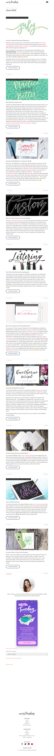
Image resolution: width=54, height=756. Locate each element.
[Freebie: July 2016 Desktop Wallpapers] (27, 27)
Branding (9, 138)
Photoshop (16, 195)
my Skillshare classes (27, 168)
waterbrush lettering (11, 173)
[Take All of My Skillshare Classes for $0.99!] (27, 148)
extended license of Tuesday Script (22, 46)
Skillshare (23, 79)
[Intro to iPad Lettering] (27, 489)
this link (36, 170)
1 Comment (46, 425)
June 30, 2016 (9, 74)
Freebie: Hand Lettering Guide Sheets (17, 453)
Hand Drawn (9, 249)
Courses (13, 138)
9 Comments (45, 190)
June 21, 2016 (9, 244)
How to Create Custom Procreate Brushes (18, 218)
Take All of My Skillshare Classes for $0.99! (18, 161)
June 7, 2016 (9, 524)
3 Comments (45, 133)
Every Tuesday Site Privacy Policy (27, 735)
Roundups (32, 249)
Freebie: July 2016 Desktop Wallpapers (17, 40)
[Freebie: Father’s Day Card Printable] (27, 539)
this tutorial (28, 331)
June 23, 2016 (9, 190)
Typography (34, 79)
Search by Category (11, 651)
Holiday (12, 529)
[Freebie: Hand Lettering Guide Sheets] (27, 440)
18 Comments (45, 360)
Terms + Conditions (27, 737)
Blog (27, 720)
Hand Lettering (24, 17)
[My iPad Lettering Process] (27, 89)
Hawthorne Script (10, 348)
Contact (27, 732)
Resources (27, 249)
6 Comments (45, 298)
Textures (31, 138)
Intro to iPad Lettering (27, 455)
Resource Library (27, 725)
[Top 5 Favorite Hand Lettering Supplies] (27, 259)
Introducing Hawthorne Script (15, 388)
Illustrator (15, 303)
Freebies (18, 17)
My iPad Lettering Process (14, 102)
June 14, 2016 (9, 360)
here (36, 335)
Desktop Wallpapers (11, 17)
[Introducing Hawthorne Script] (27, 375)
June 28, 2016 (9, 133)
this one (18, 53)
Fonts (8, 365)
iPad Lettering (17, 79)
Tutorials (29, 79)
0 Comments (45, 244)
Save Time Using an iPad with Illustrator (18, 326)
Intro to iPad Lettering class (16, 220)
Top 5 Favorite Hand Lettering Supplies (17, 272)
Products (22, 249)
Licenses (27, 734)
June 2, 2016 (9, 573)
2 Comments (45, 74)
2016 (11, 8)
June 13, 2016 (9, 425)
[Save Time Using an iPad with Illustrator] (27, 313)
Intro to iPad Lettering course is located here (19, 123)
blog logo (30, 173)
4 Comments (45, 474)
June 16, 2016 (9, 298)
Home (7, 8)
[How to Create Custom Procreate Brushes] (27, 205)
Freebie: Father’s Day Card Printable (17, 552)
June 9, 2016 (9, 474)
